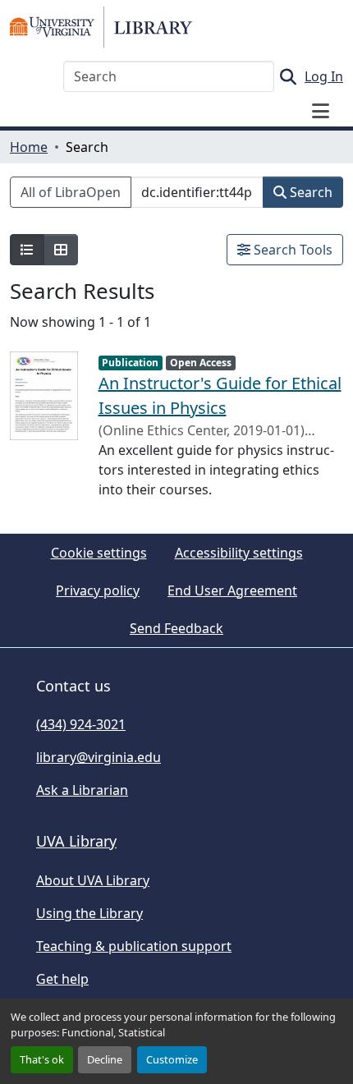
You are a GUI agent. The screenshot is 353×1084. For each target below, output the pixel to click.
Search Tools (291, 250)
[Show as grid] (61, 249)
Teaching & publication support (134, 946)
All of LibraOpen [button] (71, 192)
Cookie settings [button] (99, 553)
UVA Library (76, 841)
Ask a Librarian (82, 790)
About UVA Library (92, 880)
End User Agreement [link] (232, 590)
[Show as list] (27, 249)
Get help (62, 979)
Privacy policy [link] (98, 590)
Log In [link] (324, 76)
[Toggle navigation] (320, 110)
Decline (104, 1059)
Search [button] (309, 192)
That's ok (42, 1059)
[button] (101, 27)
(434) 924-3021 (81, 724)
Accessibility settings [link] (239, 553)
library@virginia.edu (98, 757)
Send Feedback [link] (176, 628)
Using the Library (89, 913)
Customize (172, 1059)
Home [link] (29, 147)
